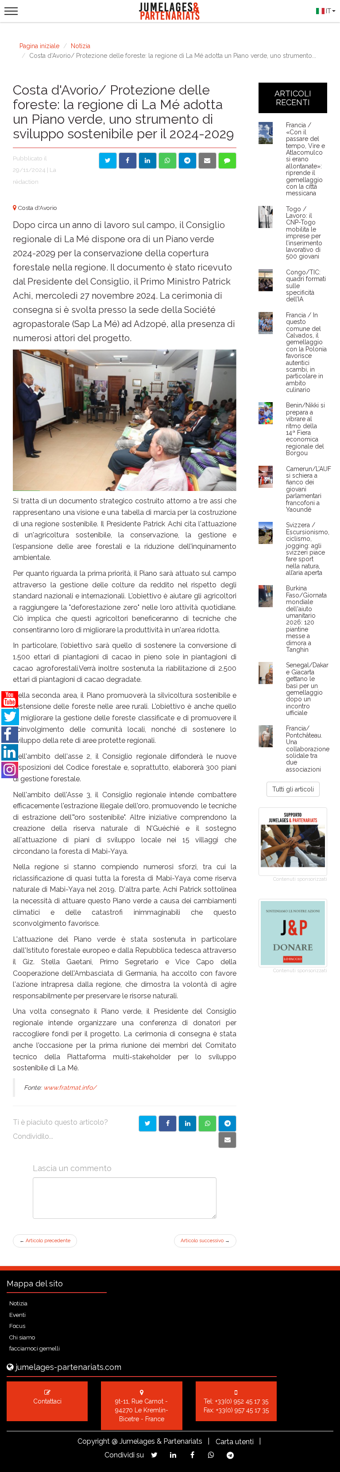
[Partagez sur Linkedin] (173, 1455)
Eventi (17, 1315)
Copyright (93, 1441)
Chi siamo (22, 1337)
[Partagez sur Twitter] (154, 1455)
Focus (17, 1326)
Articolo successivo (205, 1241)
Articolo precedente (44, 1241)
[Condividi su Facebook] (128, 160)
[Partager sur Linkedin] (187, 1123)
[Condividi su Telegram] (187, 160)
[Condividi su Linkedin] (148, 160)
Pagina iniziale (39, 45)
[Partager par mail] (227, 1140)
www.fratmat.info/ (69, 1087)
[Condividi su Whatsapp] (167, 160)
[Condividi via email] (207, 160)
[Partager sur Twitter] (148, 1123)
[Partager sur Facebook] (167, 1123)
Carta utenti (235, 1442)
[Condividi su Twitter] (108, 160)
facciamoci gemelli (34, 1348)
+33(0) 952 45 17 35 (241, 1401)
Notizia (80, 45)
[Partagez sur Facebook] (192, 1455)
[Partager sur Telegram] (227, 1123)
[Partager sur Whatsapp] (207, 1123)
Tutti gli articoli (293, 789)
